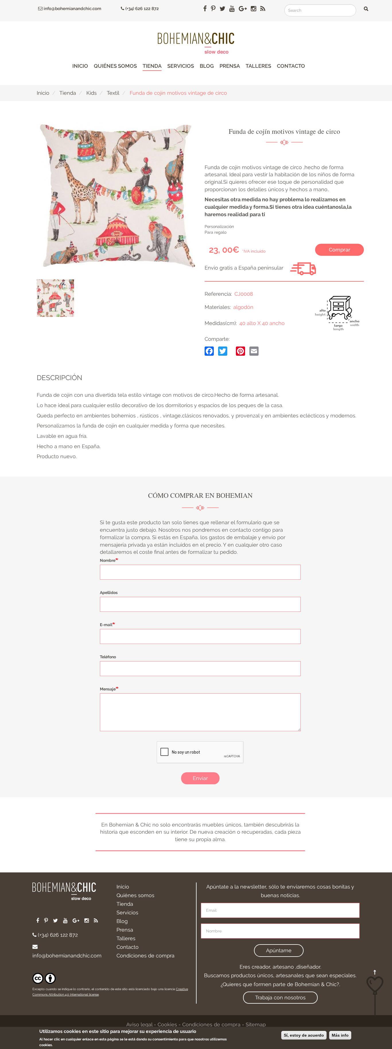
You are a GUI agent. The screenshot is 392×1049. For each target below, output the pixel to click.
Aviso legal (139, 1024)
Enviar (200, 778)
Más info (340, 1035)
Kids (91, 93)
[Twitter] (222, 351)
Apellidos (109, 592)
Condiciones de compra (145, 956)
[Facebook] (209, 351)
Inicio (80, 66)
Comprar (339, 250)
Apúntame (279, 950)
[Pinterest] (240, 351)
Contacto (291, 66)
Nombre (107, 560)
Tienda (152, 66)
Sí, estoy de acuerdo (304, 1035)
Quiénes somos (115, 66)
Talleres (258, 66)
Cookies (167, 1024)
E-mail (106, 624)
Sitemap (256, 1024)
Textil (113, 93)
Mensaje (108, 689)
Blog (207, 66)
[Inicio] (196, 43)
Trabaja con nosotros (280, 997)
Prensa (230, 66)
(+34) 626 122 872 (141, 8)
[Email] (254, 351)
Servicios (180, 66)
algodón (243, 307)
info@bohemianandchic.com (71, 8)
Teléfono (108, 657)
